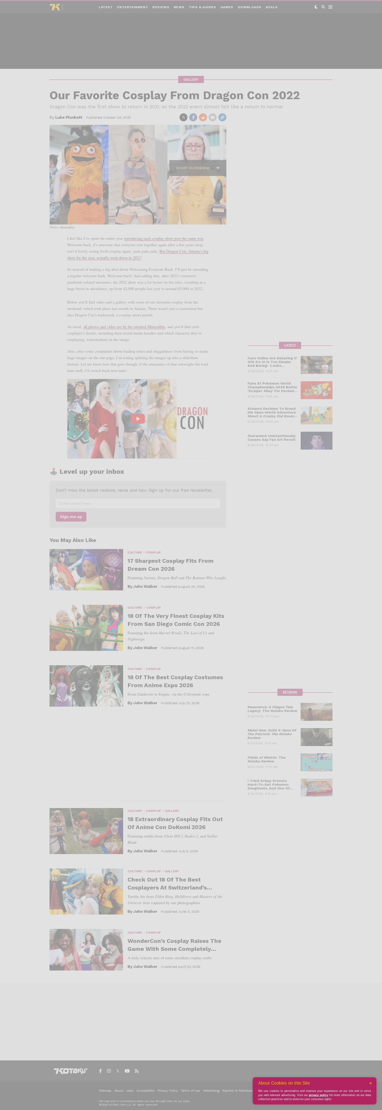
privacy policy (318, 1095)
